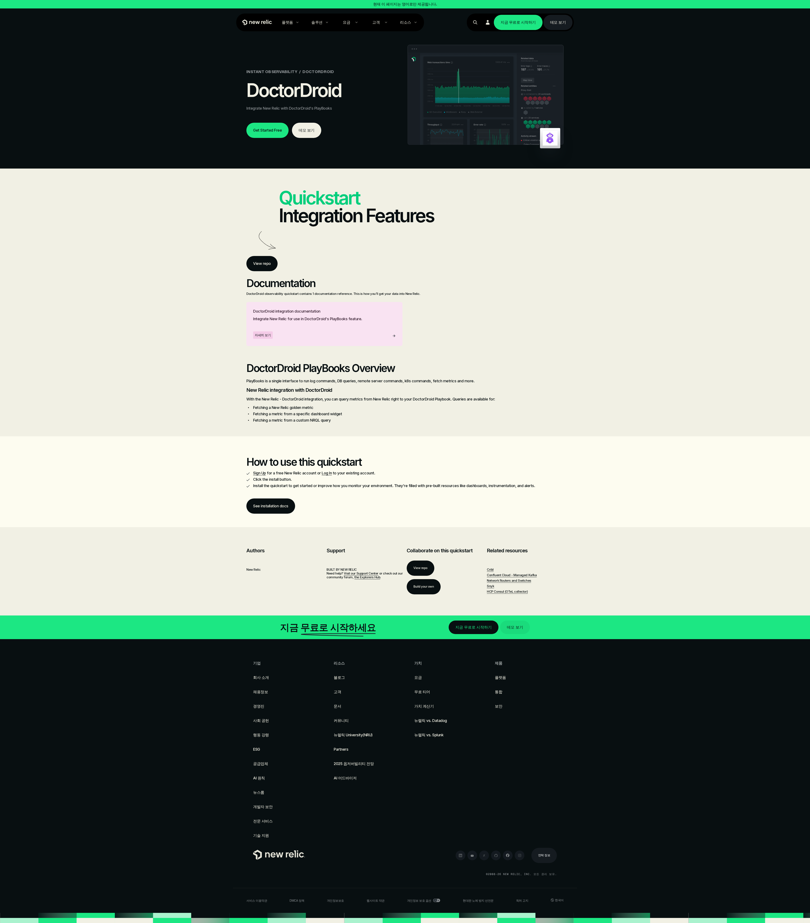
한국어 (559, 900)
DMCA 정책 (297, 900)
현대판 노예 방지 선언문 (478, 900)
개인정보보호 (335, 900)
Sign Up (259, 473)
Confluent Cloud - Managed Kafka (512, 575)
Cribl (490, 570)
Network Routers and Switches (509, 581)
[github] (496, 855)
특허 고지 (522, 900)
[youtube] (472, 855)
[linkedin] (460, 855)
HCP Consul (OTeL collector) (507, 591)
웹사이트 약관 (376, 900)
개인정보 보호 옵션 (419, 900)
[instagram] (519, 855)
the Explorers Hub (367, 577)
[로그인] (488, 22)
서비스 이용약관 (256, 900)
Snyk (490, 586)
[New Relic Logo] (256, 22)
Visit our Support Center (361, 573)
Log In (327, 473)
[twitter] (484, 855)
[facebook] (508, 855)
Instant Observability (271, 71)
